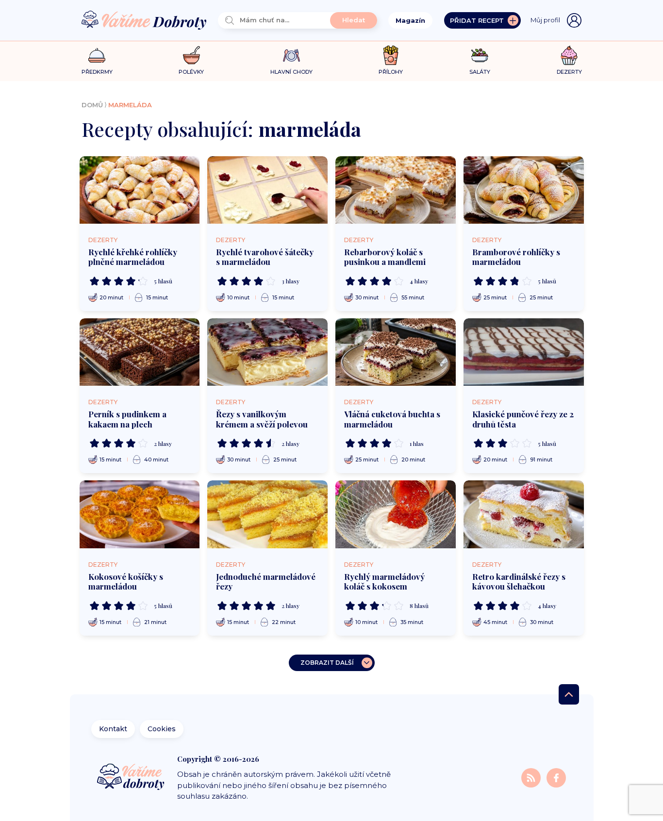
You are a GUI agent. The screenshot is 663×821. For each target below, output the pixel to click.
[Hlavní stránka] (144, 21)
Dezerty (102, 240)
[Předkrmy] (96, 55)
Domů (92, 105)
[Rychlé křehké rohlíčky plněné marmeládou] (140, 190)
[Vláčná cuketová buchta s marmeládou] (395, 352)
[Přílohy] (390, 55)
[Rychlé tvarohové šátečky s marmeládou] (267, 190)
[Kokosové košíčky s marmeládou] (140, 514)
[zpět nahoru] (569, 694)
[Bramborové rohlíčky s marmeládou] (524, 190)
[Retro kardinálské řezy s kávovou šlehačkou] (524, 514)
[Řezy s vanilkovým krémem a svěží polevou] (267, 352)
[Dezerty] (569, 55)
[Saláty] (479, 55)
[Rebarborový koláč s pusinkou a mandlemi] (395, 190)
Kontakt (113, 728)
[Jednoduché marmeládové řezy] (267, 514)
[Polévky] (191, 55)
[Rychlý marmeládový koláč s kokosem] (395, 514)
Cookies (162, 728)
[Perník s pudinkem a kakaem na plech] (140, 352)
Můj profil (545, 20)
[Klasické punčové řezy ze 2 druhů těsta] (524, 352)
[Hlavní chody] (291, 55)
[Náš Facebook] (556, 777)
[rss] (532, 777)
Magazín (410, 20)
